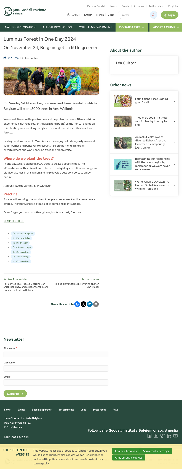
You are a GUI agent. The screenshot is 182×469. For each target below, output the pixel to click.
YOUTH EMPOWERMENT (95, 27)
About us (139, 6)
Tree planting (22, 256)
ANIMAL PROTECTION (57, 27)
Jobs (83, 409)
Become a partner (42, 409)
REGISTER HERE (14, 221)
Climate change (23, 247)
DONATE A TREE (129, 27)
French (100, 14)
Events (125, 6)
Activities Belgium (24, 233)
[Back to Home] (25, 11)
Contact (75, 14)
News (113, 6)
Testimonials (156, 6)
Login (171, 14)
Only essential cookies (128, 457)
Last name (10, 362)
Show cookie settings (156, 451)
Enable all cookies (126, 451)
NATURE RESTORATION (20, 27)
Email (8, 376)
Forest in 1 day (23, 238)
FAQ (115, 409)
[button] (77, 304)
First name (10, 348)
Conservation (22, 252)
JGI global (173, 6)
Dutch (111, 14)
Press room (99, 409)
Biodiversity (22, 242)
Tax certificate (66, 409)
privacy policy (41, 463)
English (88, 14)
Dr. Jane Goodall (96, 6)
